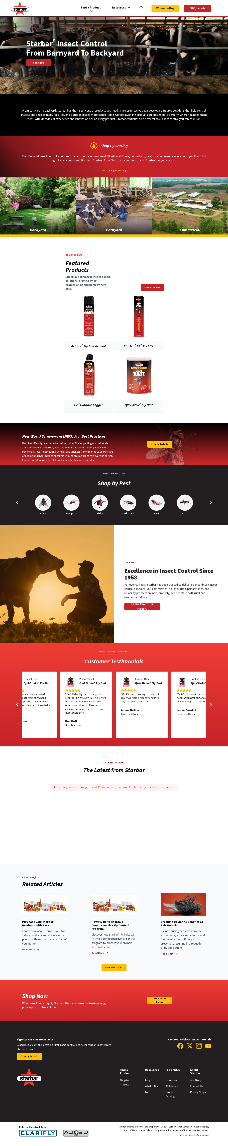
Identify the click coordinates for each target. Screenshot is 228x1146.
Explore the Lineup (160, 1000)
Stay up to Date (160, 444)
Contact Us (196, 1086)
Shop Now (38, 63)
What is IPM (152, 1086)
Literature (171, 1080)
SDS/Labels (197, 8)
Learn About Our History (142, 606)
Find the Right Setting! (114, 170)
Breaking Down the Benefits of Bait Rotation (182, 924)
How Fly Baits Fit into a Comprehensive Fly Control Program (110, 925)
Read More (28, 949)
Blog (148, 1080)
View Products (152, 287)
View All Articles (114, 967)
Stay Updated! (29, 1056)
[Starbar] (20, 14)
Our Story (195, 1080)
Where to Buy (165, 8)
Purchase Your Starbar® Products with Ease (38, 924)
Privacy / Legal (198, 1092)
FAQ (147, 1092)
